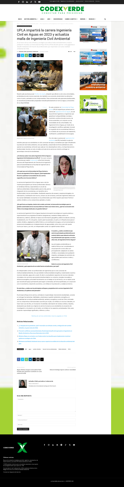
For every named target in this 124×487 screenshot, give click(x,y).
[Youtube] (39, 2)
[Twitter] (35, 2)
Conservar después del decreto (12, 472)
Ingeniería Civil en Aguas (63, 111)
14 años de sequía (40, 94)
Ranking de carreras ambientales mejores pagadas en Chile (49, 316)
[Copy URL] (42, 55)
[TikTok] (31, 2)
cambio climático (37, 349)
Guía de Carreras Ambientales (50, 349)
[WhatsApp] (26, 55)
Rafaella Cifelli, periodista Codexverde (28, 51)
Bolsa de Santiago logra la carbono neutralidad (63, 369)
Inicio (18, 23)
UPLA (69, 349)
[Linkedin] (27, 2)
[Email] (34, 55)
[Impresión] (38, 55)
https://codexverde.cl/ (33, 383)
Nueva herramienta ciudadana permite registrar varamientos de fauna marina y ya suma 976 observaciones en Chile (20, 460)
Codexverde (34, 160)
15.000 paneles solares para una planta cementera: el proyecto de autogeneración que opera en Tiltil (20, 464)
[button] (105, 19)
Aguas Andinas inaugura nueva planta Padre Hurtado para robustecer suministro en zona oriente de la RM (29, 371)
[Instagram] (23, 2)
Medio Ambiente (62, 349)
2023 (26, 349)
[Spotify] (61, 445)
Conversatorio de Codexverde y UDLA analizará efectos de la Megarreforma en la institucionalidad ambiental (20, 468)
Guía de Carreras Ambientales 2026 (29, 23)
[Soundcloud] (57, 445)
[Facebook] (19, 2)
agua (30, 349)
